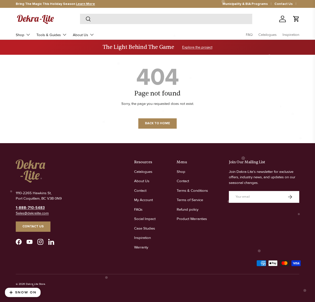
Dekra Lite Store (35, 284)
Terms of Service (190, 200)
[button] (296, 19)
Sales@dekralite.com (32, 213)
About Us (80, 35)
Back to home (157, 123)
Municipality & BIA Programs (245, 4)
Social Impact (145, 219)
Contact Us (283, 4)
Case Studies (144, 228)
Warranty (141, 247)
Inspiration (291, 34)
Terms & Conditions (192, 190)
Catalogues (267, 34)
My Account (143, 200)
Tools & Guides (48, 35)
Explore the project (197, 47)
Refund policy (187, 209)
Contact (140, 190)
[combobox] (166, 19)
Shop (20, 35)
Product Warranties (192, 219)
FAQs (138, 209)
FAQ (249, 34)
